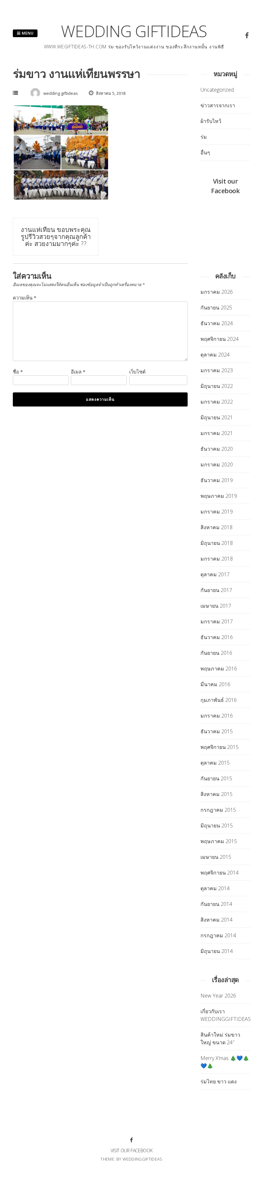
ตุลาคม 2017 (215, 574)
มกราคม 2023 (216, 370)
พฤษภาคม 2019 (218, 495)
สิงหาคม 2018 (216, 527)
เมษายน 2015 (215, 856)
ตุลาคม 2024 (215, 354)
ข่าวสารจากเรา (217, 105)
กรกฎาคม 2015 (218, 809)
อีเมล (78, 371)
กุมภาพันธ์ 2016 (218, 699)
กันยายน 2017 (216, 590)
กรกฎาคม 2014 (218, 935)
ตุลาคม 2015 (215, 762)
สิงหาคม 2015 (216, 794)
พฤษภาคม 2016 (218, 668)
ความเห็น (24, 297)
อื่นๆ (205, 152)
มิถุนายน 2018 (216, 542)
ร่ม (203, 136)
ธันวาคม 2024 (216, 323)
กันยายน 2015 (216, 778)
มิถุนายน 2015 (216, 825)
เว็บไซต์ (137, 371)
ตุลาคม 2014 (215, 888)
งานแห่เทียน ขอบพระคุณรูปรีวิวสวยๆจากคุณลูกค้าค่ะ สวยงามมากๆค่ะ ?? (56, 236)
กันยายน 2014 (216, 904)
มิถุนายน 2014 (216, 951)
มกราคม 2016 (216, 715)
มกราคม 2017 (216, 621)
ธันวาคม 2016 (216, 637)
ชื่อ (18, 371)
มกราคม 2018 (216, 558)
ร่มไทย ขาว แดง (218, 1081)
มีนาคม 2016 (215, 684)
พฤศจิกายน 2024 (219, 338)
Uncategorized (217, 89)
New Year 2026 (218, 995)
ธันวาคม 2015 (216, 731)
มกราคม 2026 (216, 291)
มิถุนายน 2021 (216, 417)
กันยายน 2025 (216, 307)
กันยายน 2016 (216, 652)
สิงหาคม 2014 (216, 919)
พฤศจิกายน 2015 (219, 747)
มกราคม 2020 (216, 464)
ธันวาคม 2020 (216, 448)
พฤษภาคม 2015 (218, 841)
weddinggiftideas (143, 1159)
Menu (27, 33)
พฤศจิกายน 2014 (219, 872)
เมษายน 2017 (215, 605)
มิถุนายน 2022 (216, 386)
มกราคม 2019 (216, 511)
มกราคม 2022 (216, 401)
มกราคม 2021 (216, 433)
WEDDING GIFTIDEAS (134, 31)
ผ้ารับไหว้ (210, 121)
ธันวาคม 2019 (216, 480)
